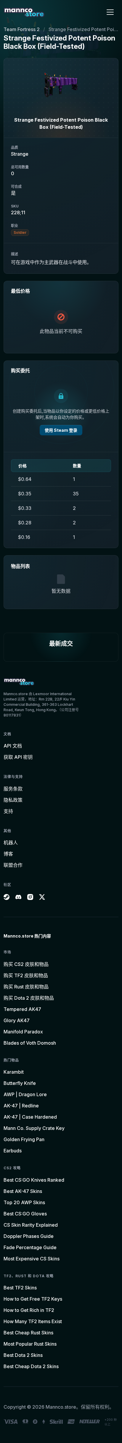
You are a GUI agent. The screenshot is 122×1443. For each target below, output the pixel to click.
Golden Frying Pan (24, 1139)
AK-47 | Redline (21, 1106)
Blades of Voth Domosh (30, 1043)
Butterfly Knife (20, 1083)
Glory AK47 (17, 1020)
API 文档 (13, 746)
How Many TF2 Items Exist (33, 1321)
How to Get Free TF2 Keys (33, 1299)
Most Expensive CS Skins (32, 1259)
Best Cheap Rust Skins (28, 1333)
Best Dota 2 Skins (23, 1355)
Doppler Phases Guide (29, 1236)
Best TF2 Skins (20, 1288)
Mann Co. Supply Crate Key (34, 1128)
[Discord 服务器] (18, 897)
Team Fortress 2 (22, 29)
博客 (8, 854)
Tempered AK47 (22, 1009)
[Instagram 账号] (30, 897)
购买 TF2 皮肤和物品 (26, 975)
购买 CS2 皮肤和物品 (26, 964)
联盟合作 (13, 865)
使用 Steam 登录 (61, 430)
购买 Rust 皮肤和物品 (26, 987)
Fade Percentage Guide (30, 1247)
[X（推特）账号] (42, 897)
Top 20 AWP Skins (24, 1202)
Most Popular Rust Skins (30, 1344)
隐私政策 (13, 800)
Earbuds (13, 1151)
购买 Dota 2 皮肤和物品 (29, 998)
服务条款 (13, 789)
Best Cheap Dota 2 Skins (31, 1366)
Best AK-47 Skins (23, 1191)
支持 (8, 811)
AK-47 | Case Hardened (30, 1117)
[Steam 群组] (6, 897)
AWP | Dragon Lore (25, 1094)
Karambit (14, 1072)
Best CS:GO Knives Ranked (34, 1180)
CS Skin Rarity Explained (31, 1225)
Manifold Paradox (23, 1032)
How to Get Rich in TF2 (29, 1310)
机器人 (11, 842)
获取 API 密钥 (18, 757)
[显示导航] (110, 12)
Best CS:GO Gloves (25, 1214)
